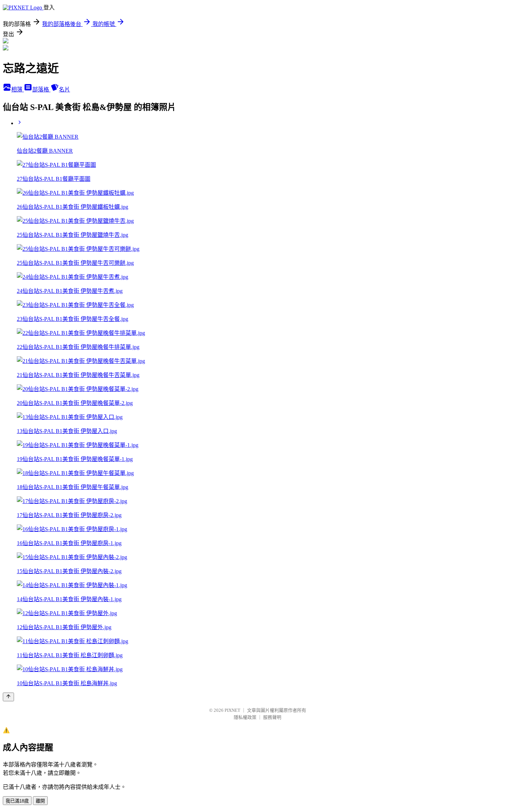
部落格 (41, 89)
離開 (40, 801)
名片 (64, 89)
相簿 (17, 89)
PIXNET (232, 710)
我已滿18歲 (17, 801)
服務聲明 (272, 717)
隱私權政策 (245, 717)
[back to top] (8, 697)
